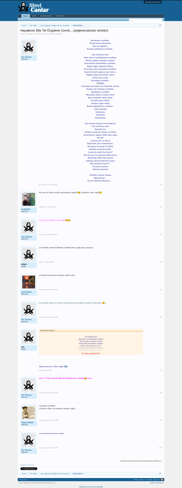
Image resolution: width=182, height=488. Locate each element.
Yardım (141, 479)
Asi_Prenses (45, 34)
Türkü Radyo (60, 16)
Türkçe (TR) (23, 479)
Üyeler (34, 16)
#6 (161, 317)
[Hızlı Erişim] (160, 25)
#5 (161, 289)
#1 (161, 184)
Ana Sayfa (148, 479)
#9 (161, 420)
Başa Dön (156, 479)
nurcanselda (26, 292)
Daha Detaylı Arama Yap (28, 19)
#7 (161, 370)
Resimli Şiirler (29, 34)
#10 (160, 448)
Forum (25, 16)
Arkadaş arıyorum (86, 487)
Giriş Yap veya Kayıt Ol (152, 2)
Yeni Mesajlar (43, 19)
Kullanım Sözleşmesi (157, 483)
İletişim (136, 479)
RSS (162, 480)
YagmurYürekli (27, 423)
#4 (161, 262)
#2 (161, 207)
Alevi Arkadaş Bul (46, 16)
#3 (161, 234)
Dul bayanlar (98, 487)
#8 (161, 392)
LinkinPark (25, 209)
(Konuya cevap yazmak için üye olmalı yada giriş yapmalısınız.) (141, 461)
